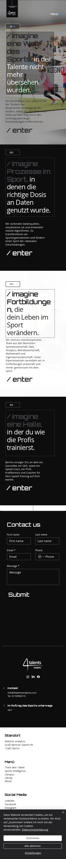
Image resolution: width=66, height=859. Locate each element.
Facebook (10, 804)
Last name (41, 534)
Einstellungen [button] (33, 853)
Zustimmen (32, 838)
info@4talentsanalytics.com (22, 692)
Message (13, 565)
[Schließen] (61, 814)
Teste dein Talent (15, 767)
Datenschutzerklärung (35, 829)
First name (13, 534)
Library (8, 777)
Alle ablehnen (32, 846)
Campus (9, 774)
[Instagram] (28, 677)
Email (11, 550)
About (8, 781)
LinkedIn (9, 800)
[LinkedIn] (33, 677)
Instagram (10, 807)
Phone (39, 550)
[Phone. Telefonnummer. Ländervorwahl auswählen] (41, 557)
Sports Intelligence (15, 771)
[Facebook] (38, 677)
